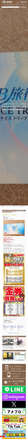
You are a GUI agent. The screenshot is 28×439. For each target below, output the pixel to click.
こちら (11, 320)
